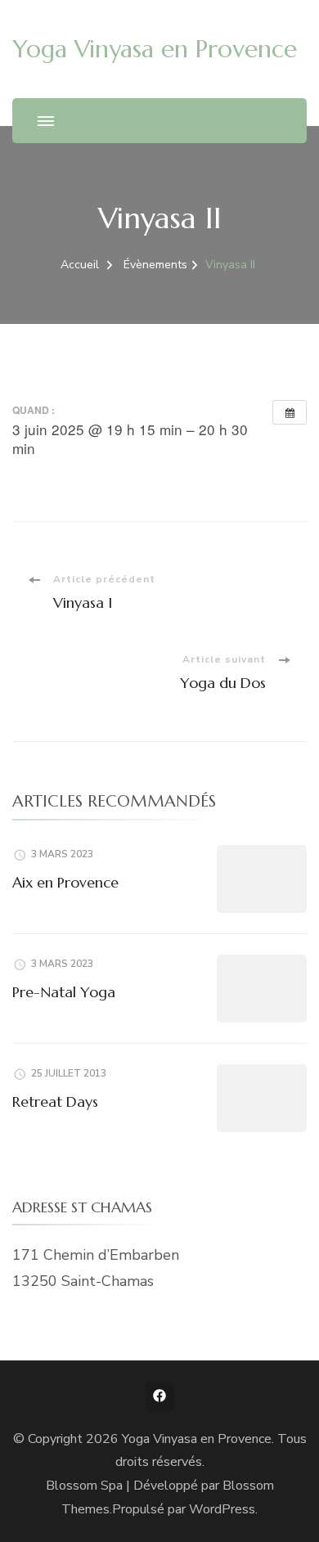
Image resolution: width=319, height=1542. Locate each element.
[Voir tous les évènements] (289, 412)
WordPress (222, 1509)
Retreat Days (55, 1101)
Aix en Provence (65, 882)
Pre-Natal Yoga (63, 991)
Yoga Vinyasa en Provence (154, 49)
